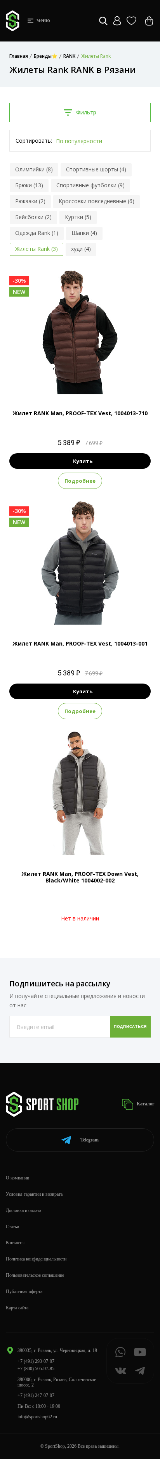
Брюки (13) (29, 185)
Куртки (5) (78, 217)
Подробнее (80, 480)
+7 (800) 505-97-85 (35, 1368)
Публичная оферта (24, 1291)
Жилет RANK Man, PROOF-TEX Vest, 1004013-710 (80, 413)
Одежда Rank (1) (36, 233)
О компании (17, 1178)
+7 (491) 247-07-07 (35, 1395)
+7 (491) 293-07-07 (35, 1361)
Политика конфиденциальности (36, 1259)
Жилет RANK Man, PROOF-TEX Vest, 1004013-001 (80, 643)
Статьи (12, 1226)
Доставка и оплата (23, 1210)
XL (94, 381)
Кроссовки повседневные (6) (96, 201)
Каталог (145, 1104)
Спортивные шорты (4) (96, 169)
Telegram (89, 1140)
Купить (82, 461)
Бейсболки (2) (33, 217)
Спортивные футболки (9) (90, 185)
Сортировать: (34, 140)
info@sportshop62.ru (37, 1416)
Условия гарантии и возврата (34, 1194)
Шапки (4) (84, 233)
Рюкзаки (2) (30, 201)
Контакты (15, 1242)
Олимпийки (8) (34, 169)
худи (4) (81, 248)
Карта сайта (17, 1308)
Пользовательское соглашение (35, 1275)
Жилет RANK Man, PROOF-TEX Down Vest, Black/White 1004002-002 (80, 877)
